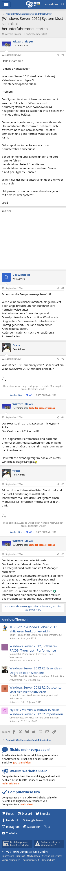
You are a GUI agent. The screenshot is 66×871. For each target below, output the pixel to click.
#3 (62, 358)
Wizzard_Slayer (13, 34)
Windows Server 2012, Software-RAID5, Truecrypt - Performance (33, 648)
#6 (62, 554)
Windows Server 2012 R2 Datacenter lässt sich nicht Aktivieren (36, 689)
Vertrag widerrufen (52, 856)
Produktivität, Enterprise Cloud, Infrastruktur (39, 634)
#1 (62, 54)
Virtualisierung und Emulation (43, 717)
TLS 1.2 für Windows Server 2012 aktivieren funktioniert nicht (33, 629)
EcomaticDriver (17, 695)
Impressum (8, 856)
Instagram (13, 827)
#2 (62, 288)
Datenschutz (48, 860)
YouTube (11, 833)
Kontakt (20, 856)
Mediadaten (33, 856)
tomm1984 (15, 654)
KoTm (12, 634)
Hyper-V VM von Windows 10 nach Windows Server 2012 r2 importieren (36, 712)
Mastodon (34, 827)
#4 (62, 417)
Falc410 (13, 676)
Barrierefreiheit (31, 860)
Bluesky (45, 813)
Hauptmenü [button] (6, 4)
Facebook (12, 820)
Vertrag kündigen (11, 860)
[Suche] (63, 4)
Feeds (10, 813)
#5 (62, 484)
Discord (27, 813)
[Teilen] (57, 55)
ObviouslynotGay (18, 717)
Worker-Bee (16, 395)
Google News (34, 820)
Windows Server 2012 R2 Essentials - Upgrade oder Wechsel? (36, 670)
